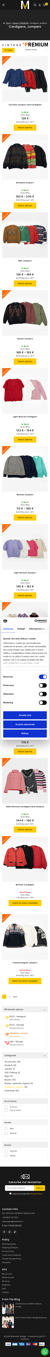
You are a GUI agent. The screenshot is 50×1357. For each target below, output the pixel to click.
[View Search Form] (34, 4)
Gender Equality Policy (11, 1259)
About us (6, 1281)
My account (7, 1274)
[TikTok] (15, 1232)
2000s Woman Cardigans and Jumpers (25, 806)
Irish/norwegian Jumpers (25, 963)
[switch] (43, 685)
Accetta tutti (25, 715)
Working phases (9, 1244)
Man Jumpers (25, 261)
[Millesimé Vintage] (25, 5)
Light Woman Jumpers (25, 573)
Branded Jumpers (25, 182)
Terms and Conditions (11, 1255)
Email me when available (25, 903)
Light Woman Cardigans (25, 417)
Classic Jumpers (25, 339)
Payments (6, 1262)
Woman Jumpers (25, 494)
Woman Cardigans (25, 885)
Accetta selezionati (25, 724)
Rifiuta (25, 733)
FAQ (4, 1289)
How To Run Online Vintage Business (31, 1318)
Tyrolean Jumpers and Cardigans (25, 105)
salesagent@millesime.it (12, 1221)
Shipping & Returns (10, 1248)
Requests (6, 1285)
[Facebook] (4, 1232)
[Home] (4, 23)
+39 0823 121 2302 (10, 1217)
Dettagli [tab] (21, 629)
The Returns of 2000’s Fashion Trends (28, 1305)
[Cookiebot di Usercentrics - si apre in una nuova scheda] (35, 621)
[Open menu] (3, 4)
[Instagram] (9, 1232)
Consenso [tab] (8, 629)
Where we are (8, 1277)
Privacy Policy (36, 1194)
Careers (5, 1292)
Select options (25, 127)
